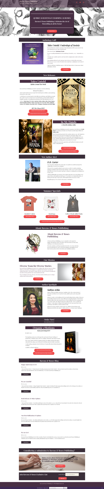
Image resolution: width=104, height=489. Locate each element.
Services (55, 6)
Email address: (62, 474)
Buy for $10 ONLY (30, 216)
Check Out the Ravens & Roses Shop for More (52, 221)
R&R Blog (70, 6)
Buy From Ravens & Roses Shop (44, 350)
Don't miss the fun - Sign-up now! (42, 487)
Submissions (47, 6)
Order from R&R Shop (68, 148)
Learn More (52, 31)
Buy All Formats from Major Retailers (44, 353)
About (31, 6)
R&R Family (62, 6)
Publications (38, 6)
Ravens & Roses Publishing (28, 1)
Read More (26, 374)
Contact (77, 6)
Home (26, 6)
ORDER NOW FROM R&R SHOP (38, 110)
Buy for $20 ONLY (52, 216)
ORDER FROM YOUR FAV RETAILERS (38, 113)
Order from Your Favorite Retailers (68, 151)
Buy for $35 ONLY (74, 216)
